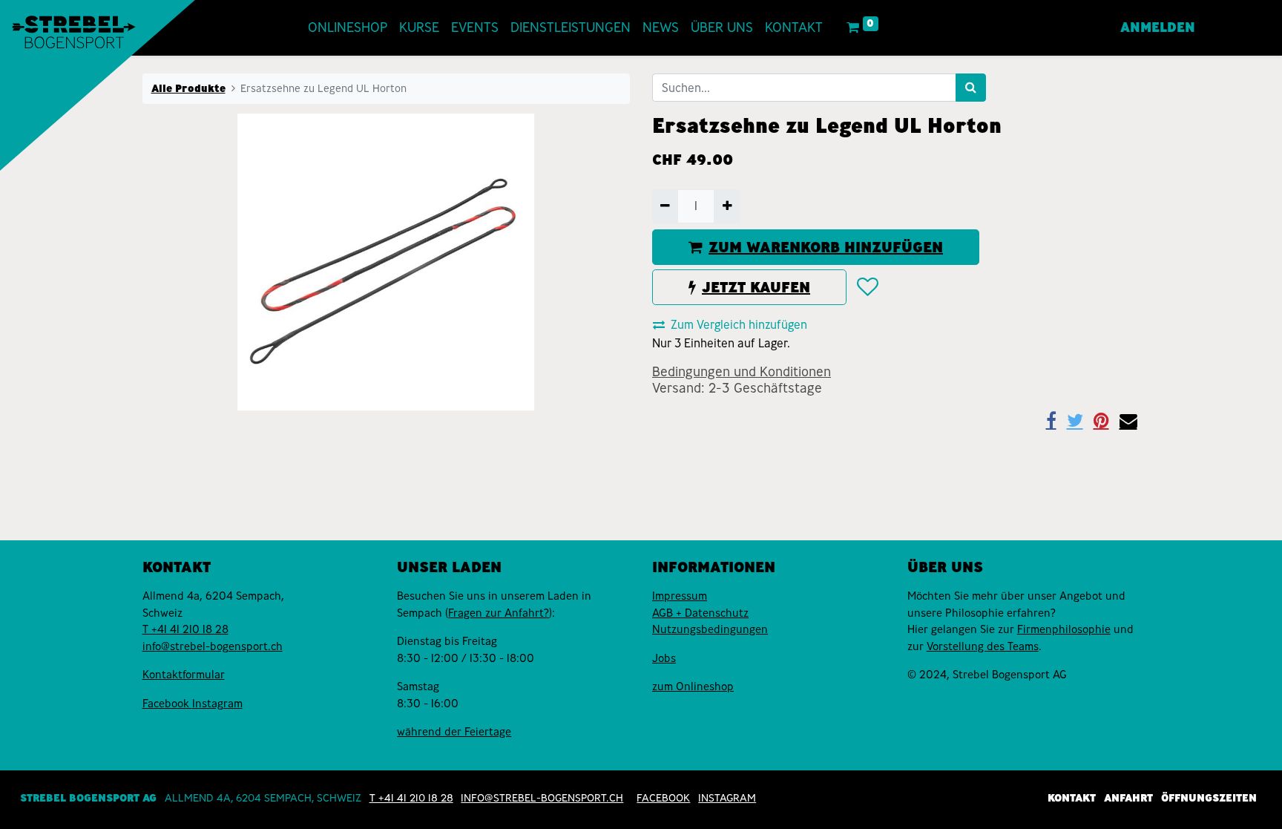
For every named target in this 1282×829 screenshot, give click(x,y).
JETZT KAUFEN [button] (756, 287)
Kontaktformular (183, 674)
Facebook (167, 703)
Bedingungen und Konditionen (741, 372)
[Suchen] (971, 87)
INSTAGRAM (727, 798)
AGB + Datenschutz (700, 613)
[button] (867, 287)
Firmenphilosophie (1064, 629)
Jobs (664, 658)
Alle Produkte (188, 88)
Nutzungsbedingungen (710, 629)
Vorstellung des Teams (983, 646)
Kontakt (1072, 798)
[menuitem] (347, 28)
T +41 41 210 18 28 (185, 629)
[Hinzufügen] (727, 206)
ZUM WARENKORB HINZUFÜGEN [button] (826, 247)
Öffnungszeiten (1209, 798)
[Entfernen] (665, 206)
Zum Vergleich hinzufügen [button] (739, 325)
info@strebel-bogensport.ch (212, 646)
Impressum (679, 596)
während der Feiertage (454, 731)
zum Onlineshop (693, 686)
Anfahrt (1128, 798)
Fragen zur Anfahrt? (498, 613)
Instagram (217, 703)
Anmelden (1157, 27)
